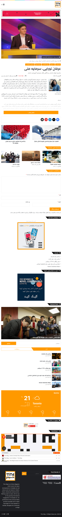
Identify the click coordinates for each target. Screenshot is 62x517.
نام (60, 195)
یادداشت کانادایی (46, 61)
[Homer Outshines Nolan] (56, 385)
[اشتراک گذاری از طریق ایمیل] (42, 119)
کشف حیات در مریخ (35, 163)
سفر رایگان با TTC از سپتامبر (53, 261)
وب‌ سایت (28, 201)
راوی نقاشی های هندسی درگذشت (48, 337)
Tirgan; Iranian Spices (55, 164)
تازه (47, 349)
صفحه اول (38, 64)
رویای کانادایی (54, 61)
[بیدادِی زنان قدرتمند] (56, 356)
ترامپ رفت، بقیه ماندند (54, 259)
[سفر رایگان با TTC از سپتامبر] (56, 370)
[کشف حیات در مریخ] (31, 156)
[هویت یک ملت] (10, 157)
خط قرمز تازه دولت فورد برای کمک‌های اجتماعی (48, 264)
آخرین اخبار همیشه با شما (31, 221)
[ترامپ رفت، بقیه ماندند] (56, 363)
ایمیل (59, 201)
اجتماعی (58, 64)
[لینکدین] (50, 119)
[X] (53, 119)
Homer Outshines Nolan (54, 266)
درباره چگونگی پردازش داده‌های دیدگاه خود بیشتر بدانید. (22, 212)
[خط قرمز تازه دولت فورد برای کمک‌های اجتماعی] (56, 378)
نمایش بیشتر (31, 112)
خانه (59, 61)
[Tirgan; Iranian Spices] (52, 157)
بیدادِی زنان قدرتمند (55, 256)
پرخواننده (17, 349)
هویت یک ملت (16, 164)
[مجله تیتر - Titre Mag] (58, 4)
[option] (31, 323)
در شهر (52, 64)
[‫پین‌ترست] (46, 119)
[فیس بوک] (57, 119)
